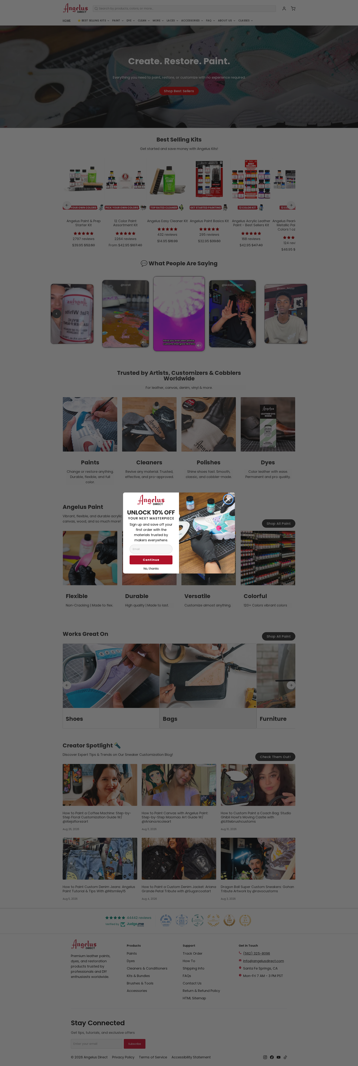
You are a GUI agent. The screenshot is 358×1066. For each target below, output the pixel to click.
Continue (151, 560)
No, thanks (151, 568)
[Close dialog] (228, 499)
